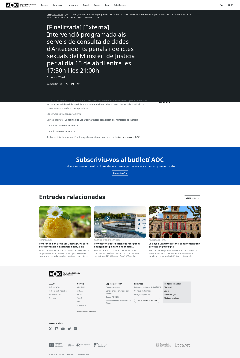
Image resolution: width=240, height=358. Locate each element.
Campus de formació (142, 291)
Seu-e (97, 5)
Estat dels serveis (113, 287)
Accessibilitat (83, 354)
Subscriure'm (120, 173)
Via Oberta (81, 305)
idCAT (79, 294)
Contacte (52, 298)
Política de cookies (56, 354)
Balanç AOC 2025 (113, 297)
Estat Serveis (120, 5)
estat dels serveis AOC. (128, 137)
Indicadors (73, 5)
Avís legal (71, 354)
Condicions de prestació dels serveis (117, 292)
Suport (86, 5)
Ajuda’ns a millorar (171, 298)
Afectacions (57, 14)
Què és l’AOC (54, 287)
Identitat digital (170, 294)
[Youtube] (62, 329)
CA (231, 5)
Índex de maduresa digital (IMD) (147, 287)
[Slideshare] (69, 329)
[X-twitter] (50, 329)
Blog (106, 5)
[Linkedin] (56, 329)
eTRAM (80, 291)
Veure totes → (192, 198)
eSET (79, 302)
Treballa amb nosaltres (58, 291)
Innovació (57, 5)
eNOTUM (81, 287)
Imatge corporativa (142, 294)
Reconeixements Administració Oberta (118, 302)
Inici (49, 14)
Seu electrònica (55, 294)
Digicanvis (168, 287)
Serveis (44, 5)
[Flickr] (75, 329)
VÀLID (79, 298)
